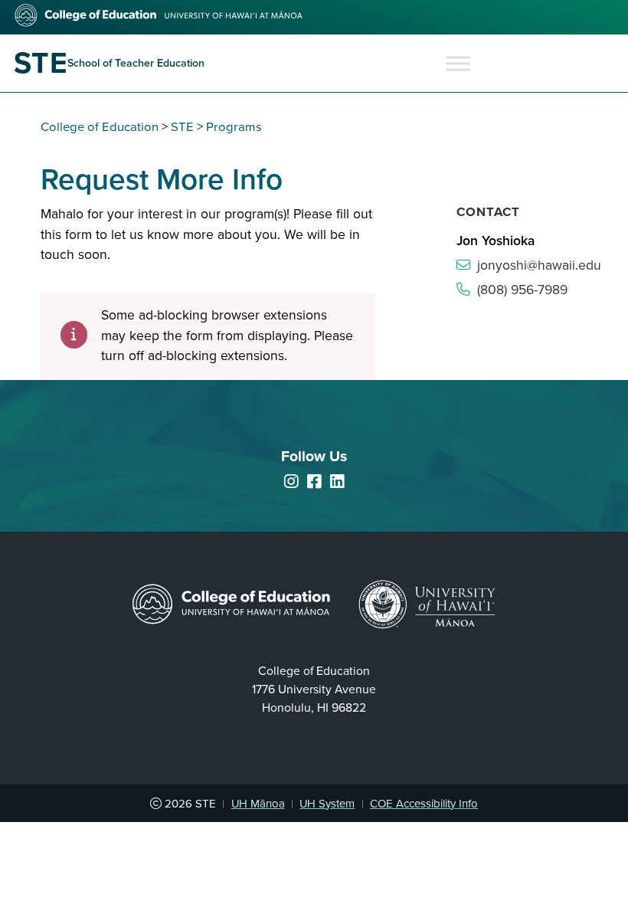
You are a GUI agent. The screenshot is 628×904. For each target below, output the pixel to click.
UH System (327, 804)
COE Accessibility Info (424, 804)
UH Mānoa (258, 804)
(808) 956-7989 (522, 290)
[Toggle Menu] (458, 63)
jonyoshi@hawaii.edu (539, 265)
